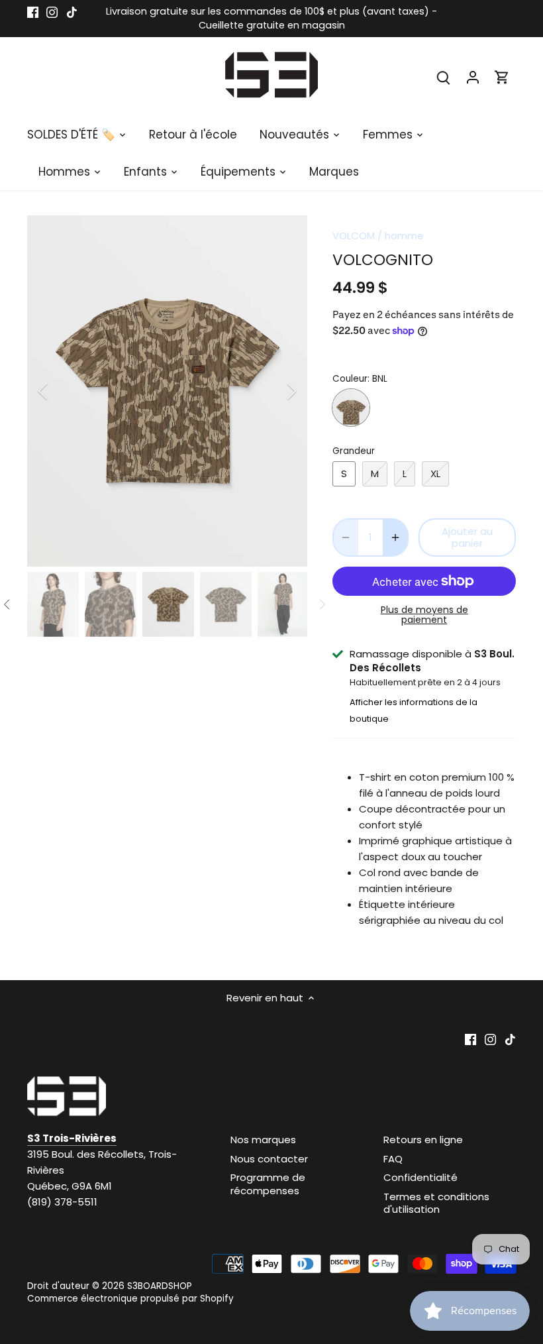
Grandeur (353, 451)
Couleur (350, 379)
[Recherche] (443, 76)
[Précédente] (60, 391)
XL (435, 473)
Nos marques (263, 1140)
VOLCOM (353, 236)
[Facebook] (32, 12)
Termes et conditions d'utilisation (436, 1203)
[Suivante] (274, 391)
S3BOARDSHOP (159, 1286)
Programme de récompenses (267, 1184)
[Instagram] (52, 12)
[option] (167, 391)
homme (404, 236)
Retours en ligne (423, 1140)
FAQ (393, 1159)
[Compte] (472, 76)
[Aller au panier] (502, 76)
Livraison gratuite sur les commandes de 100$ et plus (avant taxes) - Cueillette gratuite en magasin (271, 18)
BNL (351, 407)
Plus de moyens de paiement (424, 615)
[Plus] (395, 537)
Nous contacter (269, 1159)
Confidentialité (420, 1177)
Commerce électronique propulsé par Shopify (130, 1298)
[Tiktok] (71, 12)
